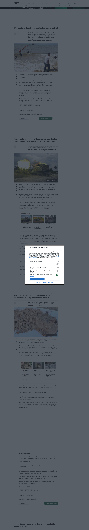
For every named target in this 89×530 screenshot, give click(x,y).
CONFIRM (37, 278)
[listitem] (44, 261)
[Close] (62, 248)
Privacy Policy (50, 282)
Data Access (44, 282)
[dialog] (44, 265)
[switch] (57, 264)
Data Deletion (38, 282)
